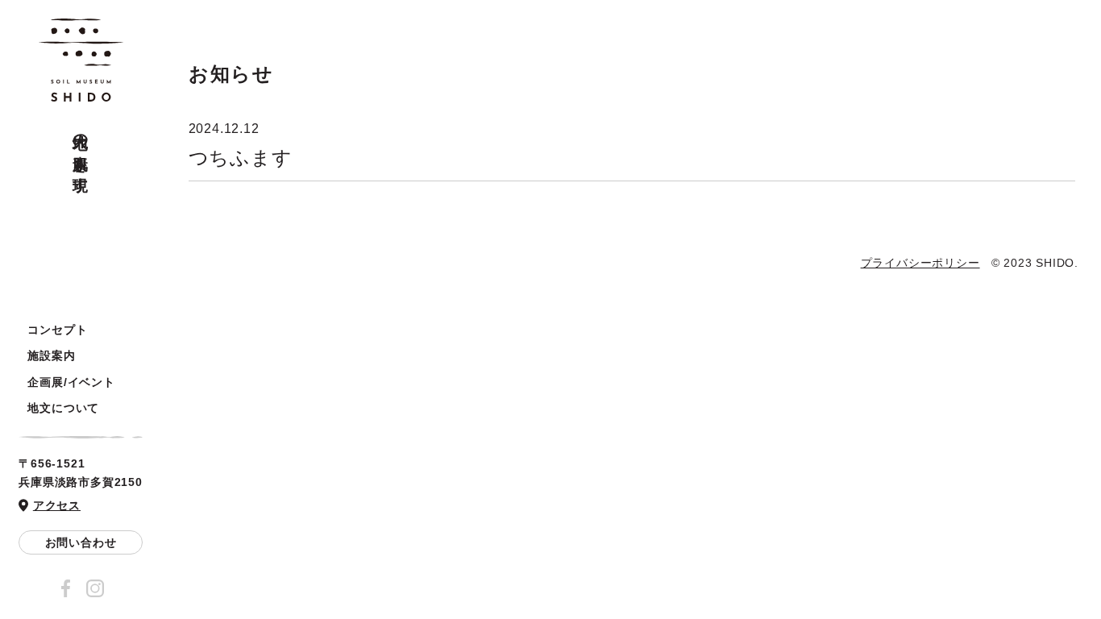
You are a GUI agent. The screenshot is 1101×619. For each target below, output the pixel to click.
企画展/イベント (70, 382)
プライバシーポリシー (920, 262)
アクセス (57, 505)
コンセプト (57, 329)
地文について (63, 407)
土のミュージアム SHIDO (81, 60)
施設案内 (51, 355)
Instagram (95, 588)
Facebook (66, 588)
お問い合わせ (81, 542)
